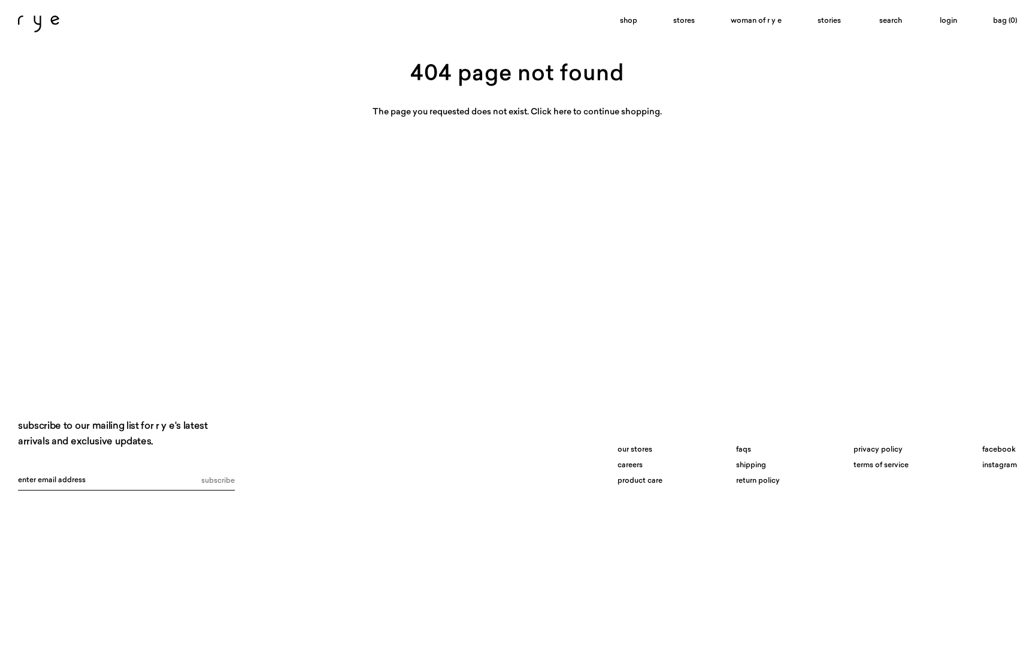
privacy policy (878, 449)
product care (640, 481)
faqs (743, 449)
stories (829, 21)
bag (1005, 21)
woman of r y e (756, 21)
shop (628, 21)
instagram (999, 465)
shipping (751, 465)
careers (630, 465)
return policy (758, 481)
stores (684, 21)
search (890, 21)
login (948, 21)
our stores (635, 449)
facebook (999, 449)
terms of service (881, 465)
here (562, 112)
